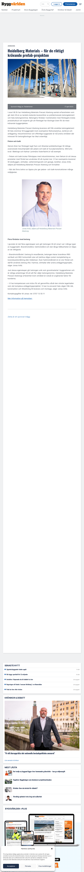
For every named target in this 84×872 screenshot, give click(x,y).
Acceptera (11, 866)
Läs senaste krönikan (12, 760)
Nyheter (5, 10)
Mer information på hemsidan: (20, 298)
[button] (52, 849)
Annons (11, 46)
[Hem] (13, 4)
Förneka (28, 866)
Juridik (78, 10)
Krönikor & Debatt (65, 10)
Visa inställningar (44, 866)
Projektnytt (16, 10)
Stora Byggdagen (31, 10)
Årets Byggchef (48, 10)
